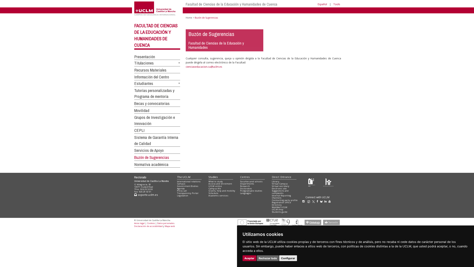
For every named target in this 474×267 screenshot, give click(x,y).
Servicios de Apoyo (149, 150)
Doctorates (246, 188)
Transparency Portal (187, 193)
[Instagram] (304, 201)
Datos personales (165, 223)
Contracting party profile (285, 200)
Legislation (182, 195)
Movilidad (141, 110)
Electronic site (279, 188)
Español (322, 4)
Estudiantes (143, 83)
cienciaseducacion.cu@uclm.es (204, 66)
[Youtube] (330, 201)
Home (189, 17)
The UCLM (183, 177)
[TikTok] (309, 201)
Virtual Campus (280, 183)
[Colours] (328, 182)
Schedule (213, 193)
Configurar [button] (288, 258)
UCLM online (215, 186)
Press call (182, 190)
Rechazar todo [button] (268, 258)
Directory (277, 204)
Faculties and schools (251, 181)
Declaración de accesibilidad (148, 226)
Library (275, 181)
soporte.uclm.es (147, 195)
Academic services (218, 195)
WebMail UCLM (279, 207)
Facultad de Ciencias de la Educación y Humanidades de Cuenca (231, 4)
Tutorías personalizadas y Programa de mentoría (154, 93)
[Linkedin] (325, 201)
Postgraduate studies (251, 190)
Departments (247, 183)
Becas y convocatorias (152, 103)
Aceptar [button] (249, 258)
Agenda (181, 188)
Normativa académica (151, 164)
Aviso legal (139, 223)
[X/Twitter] (314, 201)
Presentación (144, 57)
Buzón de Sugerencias (151, 157)
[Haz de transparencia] (311, 182)
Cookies (151, 223)
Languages (245, 193)
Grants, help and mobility (221, 190)
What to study (215, 181)
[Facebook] (318, 201)
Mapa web (170, 226)
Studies (213, 177)
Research (245, 186)
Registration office (281, 202)
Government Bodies (187, 186)
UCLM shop (277, 209)
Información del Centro (151, 77)
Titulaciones (144, 63)
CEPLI (139, 130)
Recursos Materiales (150, 70)
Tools (336, 4)
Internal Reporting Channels (281, 196)
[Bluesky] (322, 201)
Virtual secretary (280, 186)
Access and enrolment (220, 183)
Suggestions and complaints (280, 192)
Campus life (214, 188)
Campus (181, 183)
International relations (189, 181)
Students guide (280, 211)
